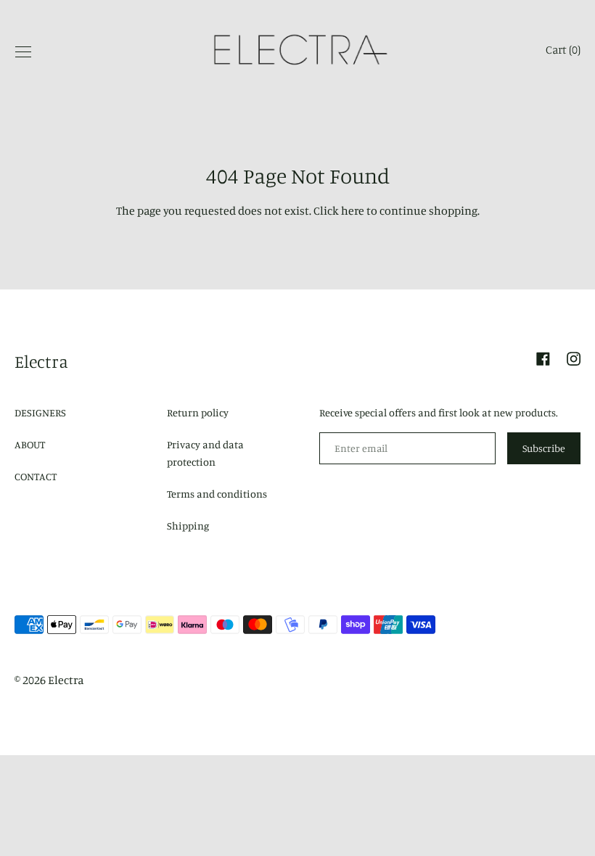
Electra (41, 361)
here (352, 210)
